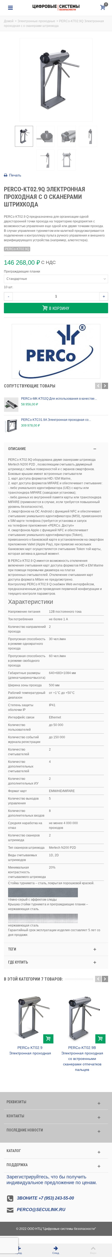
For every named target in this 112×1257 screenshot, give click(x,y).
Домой (9, 21)
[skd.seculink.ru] (56, 7)
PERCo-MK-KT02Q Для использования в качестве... (59, 398)
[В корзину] (48, 1038)
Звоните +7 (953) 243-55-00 (45, 1198)
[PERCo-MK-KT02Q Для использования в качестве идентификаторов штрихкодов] (11, 404)
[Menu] (10, 7)
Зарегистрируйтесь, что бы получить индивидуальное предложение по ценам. (52, 1179)
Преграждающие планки (22, 271)
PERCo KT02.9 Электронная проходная (30, 1050)
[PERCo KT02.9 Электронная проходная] (30, 1016)
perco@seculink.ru (41, 1209)
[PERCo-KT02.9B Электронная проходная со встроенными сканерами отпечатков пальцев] (82, 1016)
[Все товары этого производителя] (56, 351)
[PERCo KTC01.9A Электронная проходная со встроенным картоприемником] (11, 425)
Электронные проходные (36, 21)
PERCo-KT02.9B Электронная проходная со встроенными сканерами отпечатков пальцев (82, 1059)
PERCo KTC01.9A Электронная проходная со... (56, 420)
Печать (15, 175)
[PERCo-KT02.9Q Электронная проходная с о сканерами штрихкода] (24, 136)
